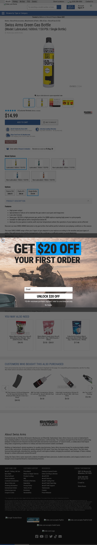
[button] (48, 298)
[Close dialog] (3, 240)
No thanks (48, 305)
